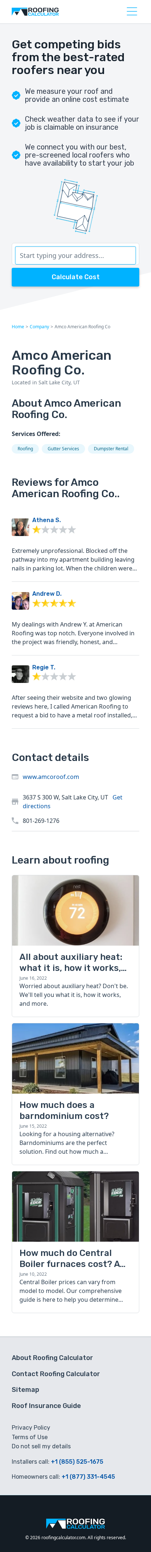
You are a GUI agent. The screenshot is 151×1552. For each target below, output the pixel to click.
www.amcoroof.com (51, 777)
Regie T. (43, 667)
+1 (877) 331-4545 (88, 1476)
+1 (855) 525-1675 (77, 1461)
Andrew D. (47, 593)
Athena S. (46, 520)
